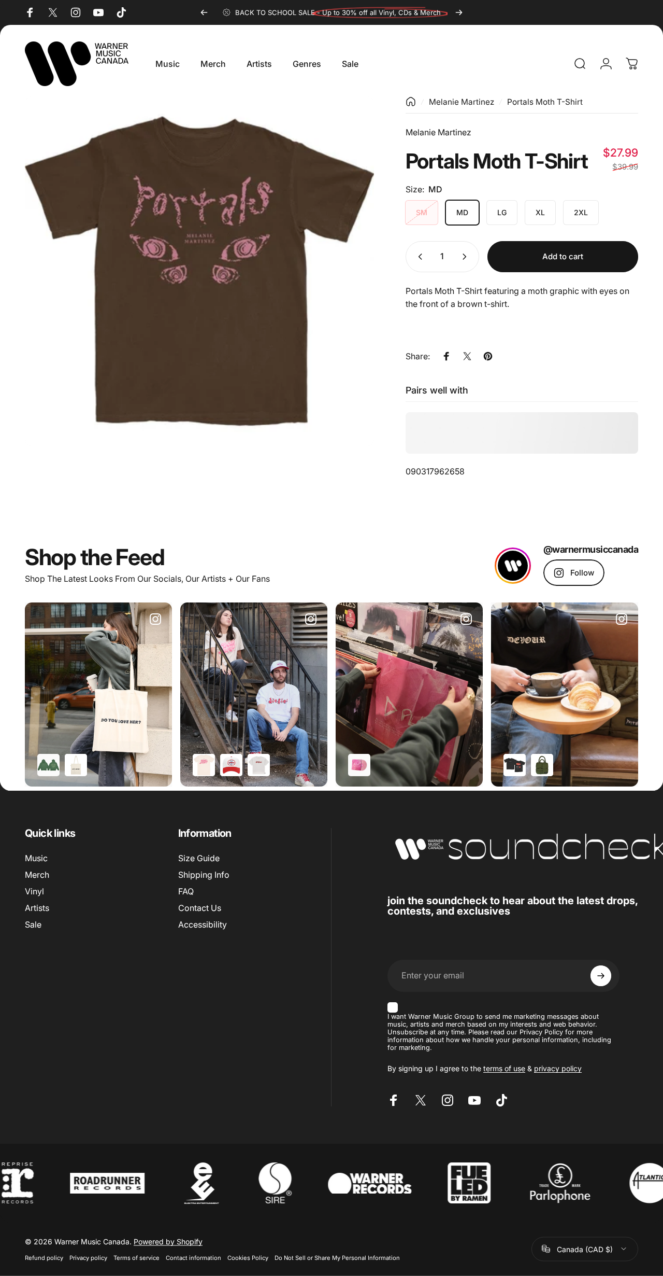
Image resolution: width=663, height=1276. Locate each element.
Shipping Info (203, 875)
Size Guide (199, 858)
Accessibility (202, 924)
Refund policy (44, 1257)
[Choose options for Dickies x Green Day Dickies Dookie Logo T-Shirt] (259, 765)
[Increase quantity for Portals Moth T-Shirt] (467, 257)
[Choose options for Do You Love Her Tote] (76, 765)
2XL (581, 212)
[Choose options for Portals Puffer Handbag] (542, 765)
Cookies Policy (247, 1257)
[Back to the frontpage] (411, 101)
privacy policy (558, 1068)
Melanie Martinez (461, 102)
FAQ (186, 891)
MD (462, 212)
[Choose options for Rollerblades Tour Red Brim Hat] (231, 765)
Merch (37, 875)
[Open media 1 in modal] (199, 271)
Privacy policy (88, 1257)
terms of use (504, 1068)
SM (421, 212)
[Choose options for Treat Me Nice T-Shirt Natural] (204, 765)
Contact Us (199, 908)
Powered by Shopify (168, 1241)
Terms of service (136, 1257)
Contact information (193, 1257)
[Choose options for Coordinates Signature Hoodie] (48, 765)
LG (502, 212)
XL (540, 212)
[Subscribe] (600, 975)
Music (36, 858)
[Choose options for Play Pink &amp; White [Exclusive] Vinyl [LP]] (359, 765)
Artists (37, 908)
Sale (33, 924)
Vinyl (34, 891)
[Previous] (204, 12)
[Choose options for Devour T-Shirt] (514, 765)
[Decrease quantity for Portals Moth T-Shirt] (418, 257)
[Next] (459, 12)
